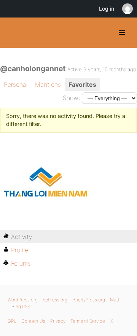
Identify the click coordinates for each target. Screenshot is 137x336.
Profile (19, 250)
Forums (21, 263)
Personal (15, 84)
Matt (114, 300)
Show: (71, 98)
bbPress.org (55, 300)
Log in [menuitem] (106, 8)
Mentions (48, 84)
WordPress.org (23, 300)
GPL (12, 321)
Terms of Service (87, 321)
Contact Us (33, 321)
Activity (21, 236)
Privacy (57, 321)
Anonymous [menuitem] (127, 9)
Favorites (82, 84)
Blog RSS (20, 306)
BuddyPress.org (12, 33)
